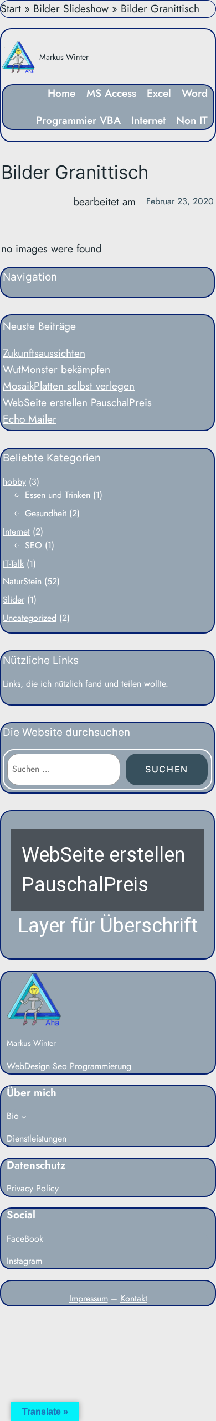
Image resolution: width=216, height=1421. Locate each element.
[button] (107, 884)
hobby (14, 481)
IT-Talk (13, 563)
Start (11, 8)
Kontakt (133, 1298)
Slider (13, 599)
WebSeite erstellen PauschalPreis (77, 402)
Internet (16, 531)
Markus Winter (64, 57)
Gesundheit (45, 513)
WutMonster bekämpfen (56, 369)
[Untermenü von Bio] (24, 1116)
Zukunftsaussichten (44, 353)
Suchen (166, 769)
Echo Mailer (29, 419)
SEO (33, 545)
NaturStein (22, 581)
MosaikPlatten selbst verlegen (69, 385)
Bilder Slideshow (71, 8)
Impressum (88, 1298)
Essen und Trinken (57, 495)
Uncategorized (29, 617)
